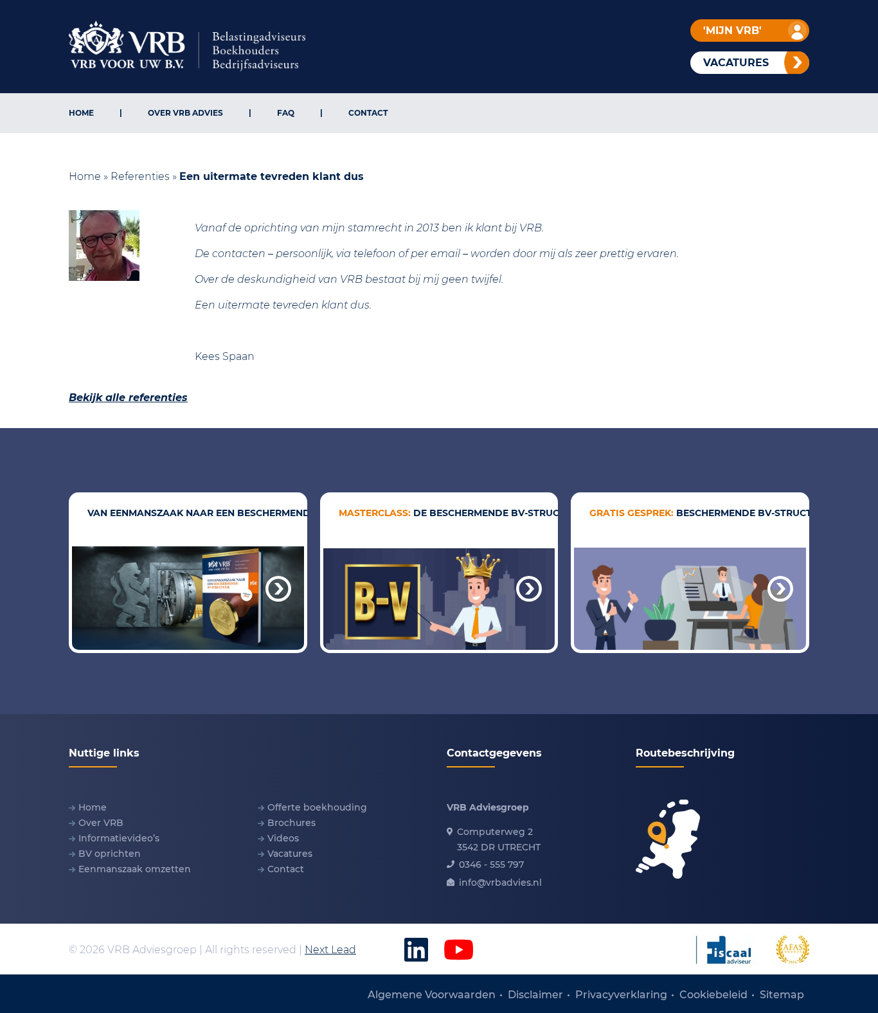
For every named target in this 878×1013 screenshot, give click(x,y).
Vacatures (289, 853)
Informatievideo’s (118, 838)
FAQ (285, 113)
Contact (368, 113)
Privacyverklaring (621, 995)
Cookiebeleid (713, 995)
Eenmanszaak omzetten (134, 869)
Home (81, 113)
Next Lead (330, 950)
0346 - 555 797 (491, 864)
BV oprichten (109, 853)
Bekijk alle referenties (128, 397)
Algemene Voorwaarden (432, 995)
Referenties (140, 176)
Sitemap (782, 995)
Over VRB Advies (185, 113)
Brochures (291, 823)
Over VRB (100, 823)
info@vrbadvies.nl (500, 882)
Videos (283, 838)
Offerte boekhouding (317, 807)
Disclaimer (535, 995)
